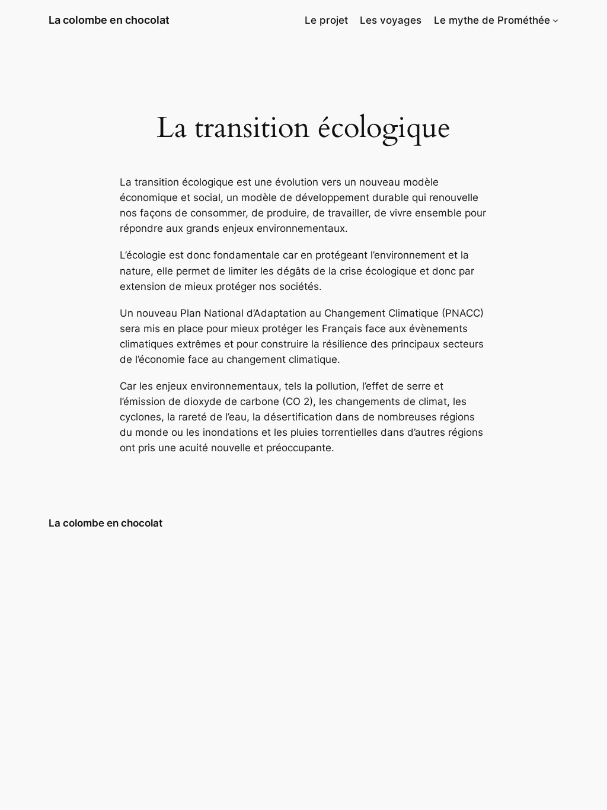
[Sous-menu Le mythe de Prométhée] (555, 20)
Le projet (326, 20)
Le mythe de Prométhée (492, 20)
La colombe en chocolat (109, 20)
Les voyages (390, 20)
